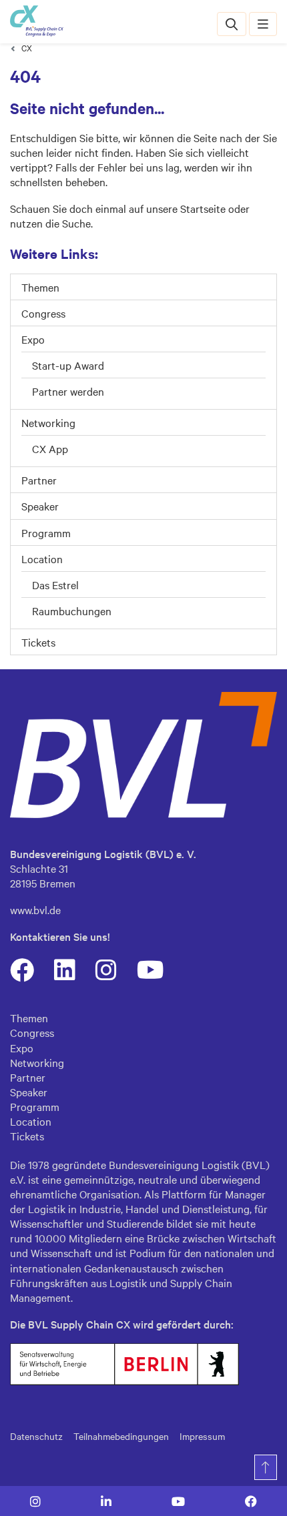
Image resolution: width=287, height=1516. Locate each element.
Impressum (202, 1436)
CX (26, 47)
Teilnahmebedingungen (121, 1436)
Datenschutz (36, 1436)
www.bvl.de (35, 909)
